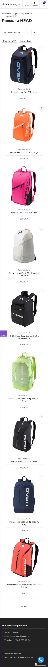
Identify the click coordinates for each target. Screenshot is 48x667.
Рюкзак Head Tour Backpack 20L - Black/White (24, 337)
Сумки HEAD (27, 13)
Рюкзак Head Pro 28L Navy (24, 92)
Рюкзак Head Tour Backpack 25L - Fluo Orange (24, 585)
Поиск (35, 6)
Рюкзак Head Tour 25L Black (24, 461)
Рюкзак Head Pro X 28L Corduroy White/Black (24, 274)
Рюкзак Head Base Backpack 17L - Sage (24, 399)
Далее (24, 606)
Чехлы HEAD (25, 41)
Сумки (17, 13)
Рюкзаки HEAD (10, 16)
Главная (7, 13)
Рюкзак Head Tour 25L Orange (24, 152)
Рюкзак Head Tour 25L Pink (24, 212)
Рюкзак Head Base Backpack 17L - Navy (24, 522)
